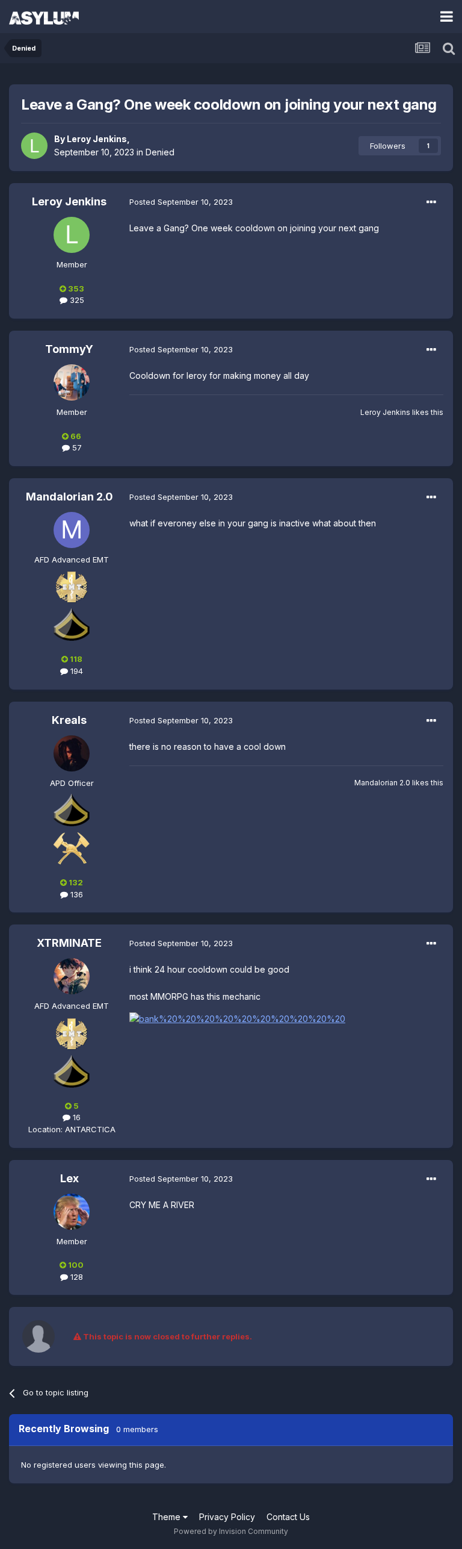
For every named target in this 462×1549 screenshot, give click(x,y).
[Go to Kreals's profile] (72, 753)
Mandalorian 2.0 (69, 496)
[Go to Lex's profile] (72, 1212)
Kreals (69, 720)
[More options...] (431, 202)
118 (75, 659)
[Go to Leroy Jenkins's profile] (34, 145)
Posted (181, 202)
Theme (167, 1517)
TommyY (69, 349)
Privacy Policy (227, 1517)
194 (75, 671)
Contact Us (288, 1517)
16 (75, 1117)
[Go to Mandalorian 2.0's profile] (72, 530)
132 (75, 882)
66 (75, 436)
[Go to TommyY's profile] (72, 382)
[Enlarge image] (237, 1018)
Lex (69, 1178)
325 (75, 300)
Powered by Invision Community (231, 1531)
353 (75, 288)
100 (75, 1265)
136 (75, 894)
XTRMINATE (69, 943)
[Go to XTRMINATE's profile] (72, 976)
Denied (160, 152)
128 (75, 1277)
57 (76, 447)
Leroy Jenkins (97, 139)
